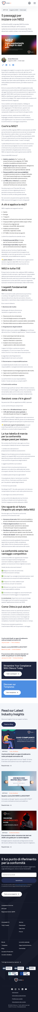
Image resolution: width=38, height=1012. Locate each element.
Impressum (15, 992)
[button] (29, 3)
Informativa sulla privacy (19, 996)
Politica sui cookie (17, 999)
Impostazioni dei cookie (19, 1002)
